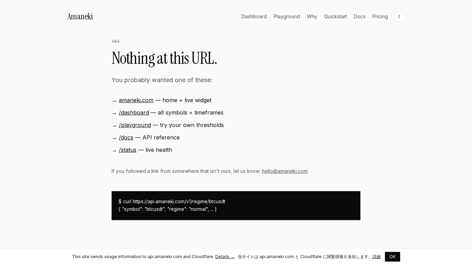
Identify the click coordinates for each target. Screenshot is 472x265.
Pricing (380, 16)
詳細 (376, 256)
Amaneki (80, 16)
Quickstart (335, 16)
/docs (126, 137)
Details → (225, 256)
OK (392, 256)
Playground (287, 16)
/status (127, 149)
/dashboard (134, 112)
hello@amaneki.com (285, 171)
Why (312, 16)
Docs (360, 16)
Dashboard (254, 16)
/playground (135, 124)
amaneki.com (136, 100)
